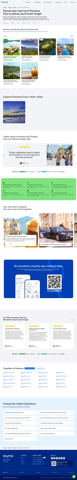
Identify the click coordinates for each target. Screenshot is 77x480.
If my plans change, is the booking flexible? (51, 423)
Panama (14, 7)
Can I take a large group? (11, 428)
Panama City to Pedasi (7, 386)
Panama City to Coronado (61, 386)
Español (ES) (21, 472)
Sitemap (23, 463)
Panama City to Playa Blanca (26, 372)
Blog (22, 459)
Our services (27, 2)
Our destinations (37, 2)
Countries (10, 7)
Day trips (4, 7)
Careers (22, 461)
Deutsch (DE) (38, 472)
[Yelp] (64, 458)
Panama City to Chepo (25, 379)
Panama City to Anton (42, 376)
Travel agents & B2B (47, 2)
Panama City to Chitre (60, 379)
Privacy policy (53, 477)
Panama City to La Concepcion (9, 376)
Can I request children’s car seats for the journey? (18, 433)
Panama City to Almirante (43, 386)
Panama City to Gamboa (43, 379)
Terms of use (42, 477)
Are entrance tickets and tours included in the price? (54, 417)
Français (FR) (54, 472)
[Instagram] (54, 458)
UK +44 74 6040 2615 (39, 461)
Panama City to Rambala (25, 376)
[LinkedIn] (57, 458)
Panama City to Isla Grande (8, 379)
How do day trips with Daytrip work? (14, 412)
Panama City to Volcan (25, 386)
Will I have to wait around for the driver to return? (53, 412)
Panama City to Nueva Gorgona (9, 383)
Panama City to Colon (60, 372)
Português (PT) (71, 472)
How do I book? (9, 438)
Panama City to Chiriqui (42, 383)
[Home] (4, 2)
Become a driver (58, 2)
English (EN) (5, 472)
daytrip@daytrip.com (39, 463)
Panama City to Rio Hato (43, 372)
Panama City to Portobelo (25, 383)
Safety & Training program (61, 477)
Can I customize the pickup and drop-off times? (17, 417)
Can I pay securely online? (47, 433)
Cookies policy (48, 477)
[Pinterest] (59, 458)
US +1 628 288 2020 (39, 459)
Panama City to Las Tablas (61, 376)
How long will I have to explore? (13, 423)
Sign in (73, 2)
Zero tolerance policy (70, 477)
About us (23, 457)
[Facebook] (52, 458)
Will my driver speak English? (48, 428)
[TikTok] (62, 458)
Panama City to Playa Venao (8, 372)
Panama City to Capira (60, 383)
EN (66, 2)
